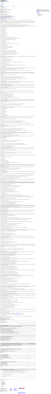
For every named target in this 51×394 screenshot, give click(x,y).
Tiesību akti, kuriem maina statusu (41, 14)
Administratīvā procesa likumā (16, 313)
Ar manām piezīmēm (3, 383)
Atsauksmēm (11, 389)
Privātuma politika (15, 389)
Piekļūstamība (15, 390)
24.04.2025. (8, 18)
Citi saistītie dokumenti (40, 15)
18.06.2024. (38, 11)
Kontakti (10, 390)
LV (49, 0)
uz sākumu (1, 5)
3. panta (1, 16)
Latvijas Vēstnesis (42, 11)
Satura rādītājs (38, 12)
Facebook (2, 386)
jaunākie (2, 4)
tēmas (1, 3)
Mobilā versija (15, 388)
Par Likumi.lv (11, 388)
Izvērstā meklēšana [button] (2, 6)
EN (50, 0)
